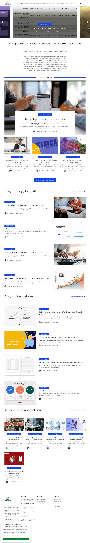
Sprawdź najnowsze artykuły (45, 180)
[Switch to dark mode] (84, 3)
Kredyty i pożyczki (70, 3)
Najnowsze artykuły (24, 3)
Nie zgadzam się (15, 535)
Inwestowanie (52, 3)
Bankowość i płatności (34, 3)
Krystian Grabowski (41, 504)
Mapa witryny (51, 531)
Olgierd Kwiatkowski (41, 499)
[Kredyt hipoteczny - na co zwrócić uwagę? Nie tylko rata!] (44, 108)
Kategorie (56, 496)
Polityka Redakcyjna (43, 531)
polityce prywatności (20, 532)
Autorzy (39, 496)
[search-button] (81, 3)
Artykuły (23, 496)
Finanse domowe (44, 3)
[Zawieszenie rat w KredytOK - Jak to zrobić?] (45, 22)
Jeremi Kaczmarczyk (41, 501)
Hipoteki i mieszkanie (60, 3)
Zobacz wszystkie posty (78, 192)
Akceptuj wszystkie (16, 539)
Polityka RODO (35, 531)
